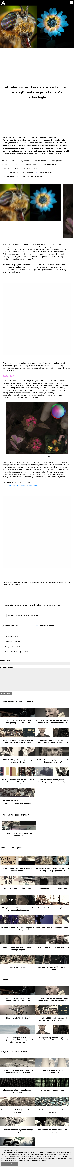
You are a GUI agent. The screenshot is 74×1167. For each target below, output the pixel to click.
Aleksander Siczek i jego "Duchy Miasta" (52, 888)
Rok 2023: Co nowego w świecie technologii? (19, 835)
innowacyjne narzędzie (32, 176)
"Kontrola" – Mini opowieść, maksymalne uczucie (52, 968)
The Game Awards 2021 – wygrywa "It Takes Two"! (52, 929)
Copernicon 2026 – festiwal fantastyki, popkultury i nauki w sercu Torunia (18, 741)
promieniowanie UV (10, 168)
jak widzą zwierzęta (9, 165)
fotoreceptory (28, 172)
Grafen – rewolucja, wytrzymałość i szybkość (52, 1111)
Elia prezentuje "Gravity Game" (18, 1018)
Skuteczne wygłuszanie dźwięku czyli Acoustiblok (17, 1091)
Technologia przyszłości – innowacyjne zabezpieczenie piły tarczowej (18, 1071)
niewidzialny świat (46, 172)
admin (11, 625)
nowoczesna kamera (10, 176)
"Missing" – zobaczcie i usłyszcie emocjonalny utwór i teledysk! (18, 721)
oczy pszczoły (57, 161)
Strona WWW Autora (46, 625)
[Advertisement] (37, 319)
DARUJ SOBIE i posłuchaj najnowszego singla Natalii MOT (18, 761)
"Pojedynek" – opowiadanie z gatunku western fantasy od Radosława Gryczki (52, 741)
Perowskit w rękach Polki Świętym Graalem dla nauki (17, 1111)
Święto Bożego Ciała (18, 967)
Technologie (16, 647)
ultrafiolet (46, 168)
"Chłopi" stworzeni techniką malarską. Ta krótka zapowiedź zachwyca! (18, 909)
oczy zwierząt (24, 161)
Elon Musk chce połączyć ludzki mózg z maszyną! (18, 1131)
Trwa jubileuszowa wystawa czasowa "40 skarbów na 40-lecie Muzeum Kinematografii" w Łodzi (18, 782)
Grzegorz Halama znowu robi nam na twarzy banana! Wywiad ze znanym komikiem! (53, 721)
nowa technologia (48, 165)
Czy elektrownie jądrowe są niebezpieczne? (53, 1071)
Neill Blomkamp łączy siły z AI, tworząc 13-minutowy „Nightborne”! (53, 761)
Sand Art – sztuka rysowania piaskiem (52, 908)
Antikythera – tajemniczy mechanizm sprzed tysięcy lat (52, 1131)
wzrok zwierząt (41, 161)
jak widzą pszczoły (30, 168)
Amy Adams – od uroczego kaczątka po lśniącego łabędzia (18, 948)
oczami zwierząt (8, 161)
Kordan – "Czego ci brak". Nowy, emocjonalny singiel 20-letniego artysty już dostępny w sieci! (18, 1040)
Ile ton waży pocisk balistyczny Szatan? (23, 615)
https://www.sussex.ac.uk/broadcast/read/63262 (20, 485)
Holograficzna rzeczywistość (52, 1090)
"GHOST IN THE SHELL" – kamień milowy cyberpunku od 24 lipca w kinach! (17, 802)
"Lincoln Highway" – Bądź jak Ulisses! (18, 888)
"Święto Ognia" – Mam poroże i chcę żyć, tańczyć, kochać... (17, 869)
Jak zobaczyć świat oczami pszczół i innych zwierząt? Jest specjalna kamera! (52, 869)
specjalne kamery (29, 165)
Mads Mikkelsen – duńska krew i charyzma (52, 947)
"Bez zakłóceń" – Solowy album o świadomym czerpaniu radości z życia (52, 781)
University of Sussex (10, 172)
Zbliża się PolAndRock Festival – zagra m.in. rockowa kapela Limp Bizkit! (18, 929)
